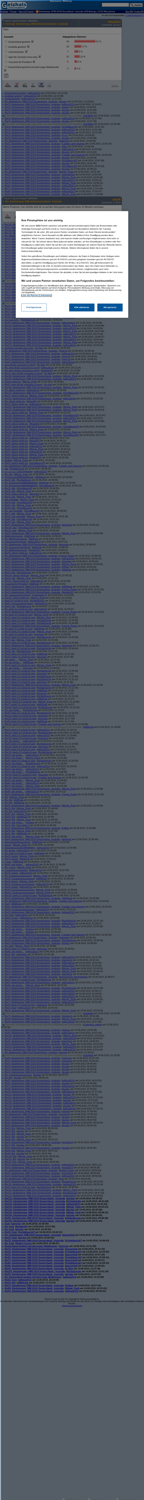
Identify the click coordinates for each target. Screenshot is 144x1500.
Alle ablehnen (81, 307)
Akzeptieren (110, 307)
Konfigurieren (33, 307)
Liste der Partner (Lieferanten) (36, 295)
